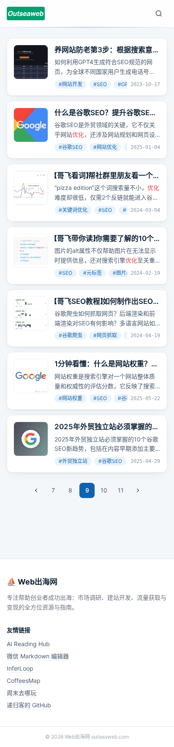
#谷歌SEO (70, 147)
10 (104, 490)
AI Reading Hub (28, 643)
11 (121, 490)
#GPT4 (126, 84)
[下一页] (137, 490)
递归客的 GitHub (29, 705)
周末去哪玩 (21, 692)
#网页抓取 (105, 335)
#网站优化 (105, 147)
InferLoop (20, 668)
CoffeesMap (24, 680)
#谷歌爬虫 (70, 335)
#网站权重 (70, 398)
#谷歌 (124, 398)
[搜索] (158, 13)
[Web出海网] (26, 13)
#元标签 (92, 273)
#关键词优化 (73, 210)
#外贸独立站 (73, 461)
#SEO (100, 84)
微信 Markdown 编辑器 (38, 656)
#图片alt (122, 273)
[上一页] (36, 490)
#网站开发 (70, 84)
